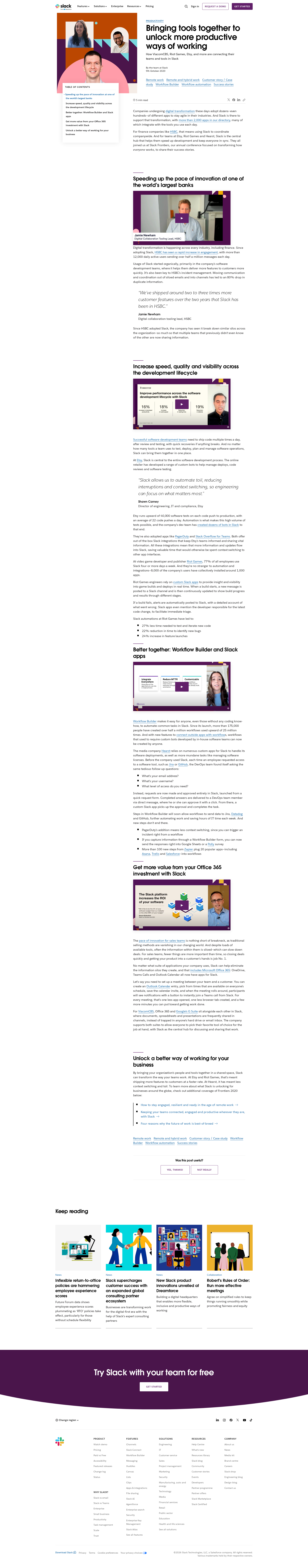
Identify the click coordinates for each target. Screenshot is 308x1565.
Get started (242, 6)
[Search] (186, 7)
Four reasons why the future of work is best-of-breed (177, 1123)
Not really (204, 1169)
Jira (171, 764)
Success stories (224, 84)
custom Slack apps (185, 582)
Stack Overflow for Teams (213, 536)
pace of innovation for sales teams (162, 940)
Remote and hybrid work (183, 80)
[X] (237, 1420)
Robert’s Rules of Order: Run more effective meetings (228, 1285)
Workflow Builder (167, 84)
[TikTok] (251, 1420)
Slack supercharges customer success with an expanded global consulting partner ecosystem (126, 1291)
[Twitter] (228, 99)
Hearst (166, 751)
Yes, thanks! (175, 1169)
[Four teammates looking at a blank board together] (230, 1248)
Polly (211, 844)
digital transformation (180, 111)
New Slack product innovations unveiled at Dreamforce (177, 1285)
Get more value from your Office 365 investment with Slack (86, 123)
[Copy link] (243, 99)
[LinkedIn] (238, 99)
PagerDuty (182, 536)
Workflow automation (196, 84)
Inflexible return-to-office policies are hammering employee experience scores (78, 1288)
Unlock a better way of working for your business (87, 132)
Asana (146, 854)
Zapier (188, 849)
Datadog (237, 814)
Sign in (195, 6)
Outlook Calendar (158, 986)
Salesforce (173, 854)
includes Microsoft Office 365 (210, 970)
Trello (155, 854)
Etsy (139, 460)
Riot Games (194, 561)
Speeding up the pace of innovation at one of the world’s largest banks (90, 96)
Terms (92, 1552)
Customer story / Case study (208, 1138)
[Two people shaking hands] (129, 1248)
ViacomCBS (146, 1011)
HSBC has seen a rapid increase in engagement (186, 252)
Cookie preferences (108, 1552)
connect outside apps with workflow (200, 735)
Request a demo (215, 6)
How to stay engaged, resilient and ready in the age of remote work (187, 1105)
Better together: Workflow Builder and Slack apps (89, 114)
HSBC (173, 131)
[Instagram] (224, 1420)
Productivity (155, 20)
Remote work (155, 80)
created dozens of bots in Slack (218, 525)
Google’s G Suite (187, 1011)
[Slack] (63, 6)
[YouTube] (244, 1420)
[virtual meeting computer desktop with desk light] (78, 1248)
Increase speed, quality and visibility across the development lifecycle (89, 105)
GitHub (183, 764)
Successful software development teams (160, 439)
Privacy (82, 1552)
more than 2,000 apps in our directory (204, 120)
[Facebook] (233, 99)
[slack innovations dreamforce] (179, 1248)
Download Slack (64, 1552)
